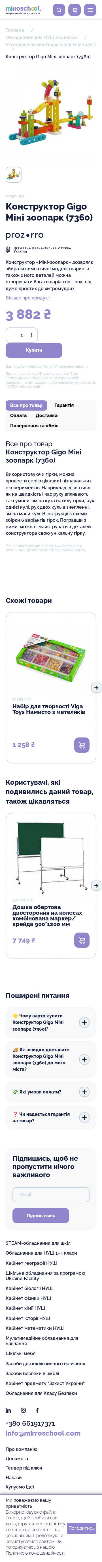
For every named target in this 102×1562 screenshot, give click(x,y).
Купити (34, 350)
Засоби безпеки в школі (32, 1373)
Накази (14, 1477)
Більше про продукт (28, 298)
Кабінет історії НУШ (28, 1318)
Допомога (17, 1458)
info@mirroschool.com (43, 1433)
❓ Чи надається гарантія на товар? (41, 1117)
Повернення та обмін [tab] (34, 425)
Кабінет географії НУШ (31, 1263)
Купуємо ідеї (20, 1487)
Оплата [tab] (18, 415)
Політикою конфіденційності (35, 1553)
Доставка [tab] (47, 415)
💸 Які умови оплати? (36, 1092)
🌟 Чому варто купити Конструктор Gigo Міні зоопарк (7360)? (37, 1022)
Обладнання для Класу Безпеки (41, 1393)
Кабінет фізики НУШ (28, 1298)
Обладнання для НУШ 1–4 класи (41, 1253)
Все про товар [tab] (26, 405)
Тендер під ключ (24, 1468)
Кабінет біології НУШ (29, 1288)
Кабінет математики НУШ (35, 1328)
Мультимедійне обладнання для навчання (42, 1341)
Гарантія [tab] (64, 405)
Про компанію (21, 1449)
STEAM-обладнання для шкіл (38, 1243)
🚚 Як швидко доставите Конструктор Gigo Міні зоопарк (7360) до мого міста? (40, 1059)
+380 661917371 (30, 1423)
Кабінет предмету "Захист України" (45, 1383)
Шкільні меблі (21, 1353)
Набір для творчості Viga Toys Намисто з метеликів (48, 709)
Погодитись (82, 1528)
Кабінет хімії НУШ (25, 1308)
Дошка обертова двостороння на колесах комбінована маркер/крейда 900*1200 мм (47, 915)
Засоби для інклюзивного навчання (45, 1363)
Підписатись (41, 1215)
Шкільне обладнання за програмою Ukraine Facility (45, 1275)
